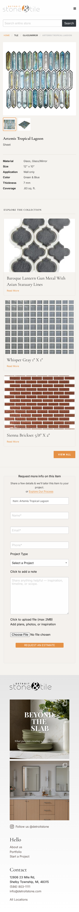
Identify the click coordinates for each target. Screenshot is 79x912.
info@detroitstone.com (25, 891)
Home (7, 35)
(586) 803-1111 (20, 886)
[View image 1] (9, 124)
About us (16, 847)
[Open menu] (74, 8)
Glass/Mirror (30, 35)
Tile (16, 35)
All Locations (19, 899)
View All (64, 454)
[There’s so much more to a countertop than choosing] (39, 729)
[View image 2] (24, 124)
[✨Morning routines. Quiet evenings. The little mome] (39, 790)
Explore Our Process (41, 491)
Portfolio (16, 852)
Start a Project (19, 856)
